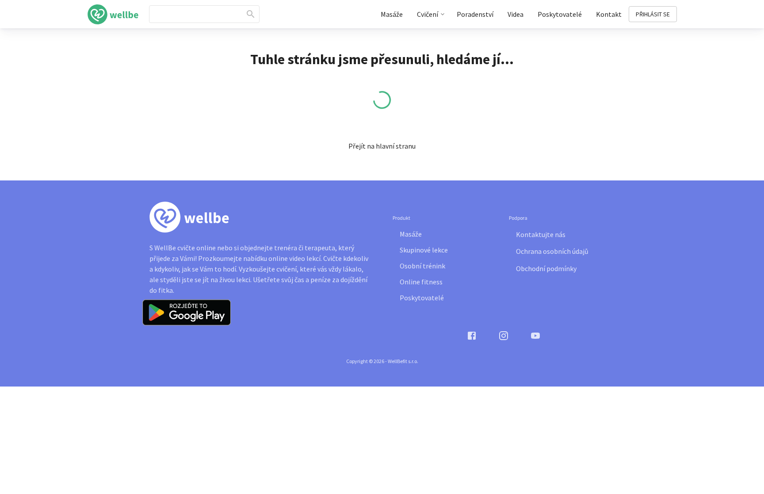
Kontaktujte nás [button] (540, 234)
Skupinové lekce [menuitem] (424, 249)
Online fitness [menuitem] (421, 281)
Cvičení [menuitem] (427, 14)
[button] (382, 146)
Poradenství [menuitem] (475, 14)
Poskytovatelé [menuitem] (560, 14)
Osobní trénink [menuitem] (422, 265)
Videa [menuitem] (515, 14)
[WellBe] (113, 14)
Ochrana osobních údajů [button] (552, 251)
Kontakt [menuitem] (609, 14)
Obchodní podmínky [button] (546, 268)
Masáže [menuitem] (392, 14)
